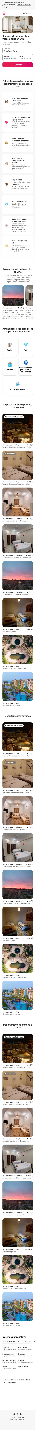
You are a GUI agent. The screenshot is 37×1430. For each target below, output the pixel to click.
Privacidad (13, 1420)
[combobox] (17, 51)
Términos (22, 1420)
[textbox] (10, 58)
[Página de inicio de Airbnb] (4, 13)
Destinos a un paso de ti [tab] (10, 1341)
